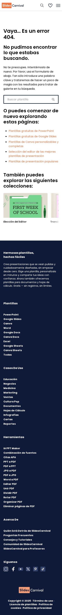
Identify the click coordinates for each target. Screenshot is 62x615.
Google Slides (12, 319)
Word (7, 328)
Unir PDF (8, 488)
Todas (7, 354)
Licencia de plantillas (23, 604)
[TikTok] (42, 569)
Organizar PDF (12, 502)
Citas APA (9, 457)
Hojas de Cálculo (14, 410)
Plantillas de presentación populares (33, 161)
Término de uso (43, 600)
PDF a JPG (9, 475)
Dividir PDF (10, 493)
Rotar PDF (9, 497)
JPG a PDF (9, 470)
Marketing (10, 392)
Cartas (8, 419)
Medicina (9, 388)
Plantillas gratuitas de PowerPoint (31, 131)
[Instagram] (5, 569)
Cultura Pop (11, 401)
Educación (10, 379)
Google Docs (11, 332)
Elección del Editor (15, 221)
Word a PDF (10, 479)
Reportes (9, 424)
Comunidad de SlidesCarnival (22, 544)
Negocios (9, 383)
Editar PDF (10, 484)
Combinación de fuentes (19, 453)
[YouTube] (20, 569)
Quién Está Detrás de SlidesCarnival (26, 531)
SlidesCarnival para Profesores (24, 548)
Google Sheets (13, 346)
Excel (6, 341)
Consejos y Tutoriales (17, 539)
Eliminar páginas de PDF (19, 506)
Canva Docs (11, 337)
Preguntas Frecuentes (18, 535)
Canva (7, 323)
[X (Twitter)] (28, 569)
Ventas (8, 397)
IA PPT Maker (11, 448)
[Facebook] (13, 569)
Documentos (12, 406)
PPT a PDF (9, 461)
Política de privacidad (37, 608)
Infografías (11, 415)
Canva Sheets (12, 350)
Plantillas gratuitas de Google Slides (32, 136)
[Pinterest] (35, 569)
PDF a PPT (9, 466)
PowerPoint (11, 314)
